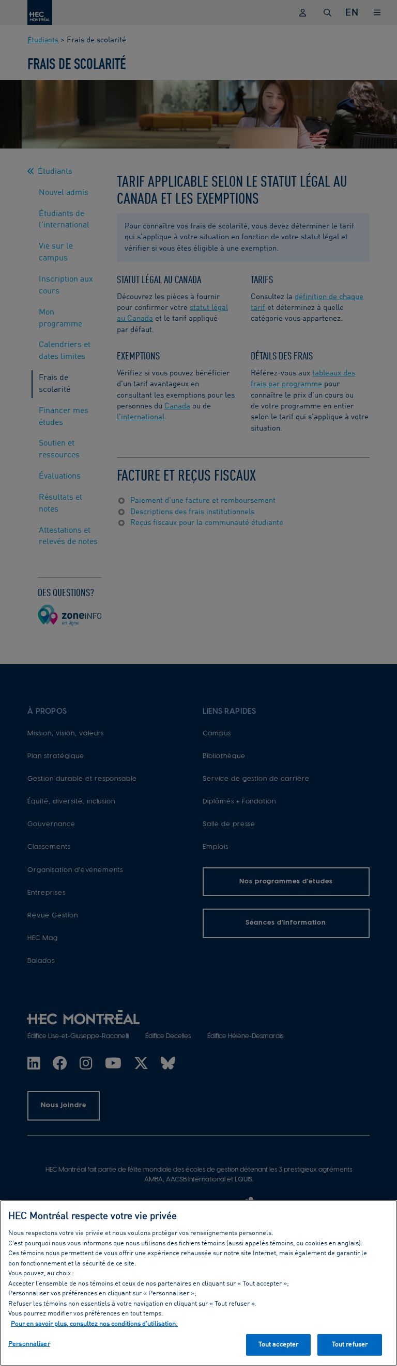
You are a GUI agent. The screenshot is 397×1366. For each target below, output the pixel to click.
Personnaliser (29, 1344)
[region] (198, 1283)
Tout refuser (350, 1344)
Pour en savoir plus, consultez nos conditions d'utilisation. (94, 1324)
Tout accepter (278, 1344)
